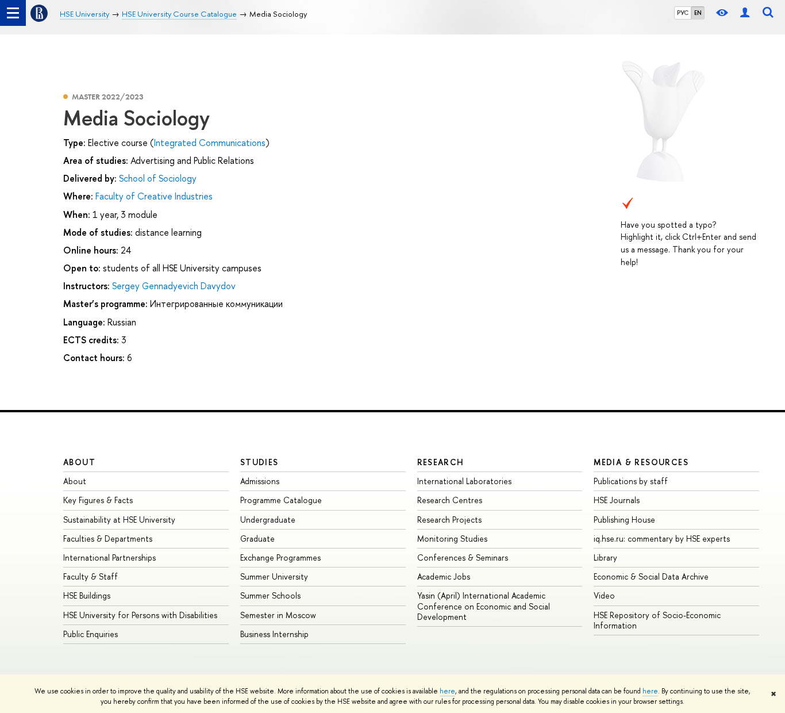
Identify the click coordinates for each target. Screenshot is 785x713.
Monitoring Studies (452, 538)
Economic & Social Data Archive (651, 576)
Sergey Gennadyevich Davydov (174, 285)
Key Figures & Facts (98, 499)
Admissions (259, 481)
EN (698, 13)
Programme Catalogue (281, 499)
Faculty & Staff (90, 576)
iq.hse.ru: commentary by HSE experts (662, 538)
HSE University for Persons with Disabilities (140, 615)
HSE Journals (617, 499)
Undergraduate (267, 519)
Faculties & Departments (107, 538)
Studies (259, 462)
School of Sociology (158, 178)
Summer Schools (270, 595)
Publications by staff (631, 481)
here (447, 691)
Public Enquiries (90, 633)
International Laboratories (464, 481)
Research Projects (449, 519)
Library (605, 557)
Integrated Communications (209, 142)
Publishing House (624, 519)
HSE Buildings (86, 595)
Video (604, 595)
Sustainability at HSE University (119, 519)
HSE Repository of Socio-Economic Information (657, 620)
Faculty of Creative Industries (154, 196)
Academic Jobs (443, 576)
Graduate (257, 538)
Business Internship (274, 633)
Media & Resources (641, 462)
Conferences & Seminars (462, 557)
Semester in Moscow (278, 615)
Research (440, 462)
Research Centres (449, 499)
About (79, 462)
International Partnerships (109, 557)
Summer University (274, 576)
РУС (682, 13)
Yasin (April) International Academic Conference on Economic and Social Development (483, 606)
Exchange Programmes (280, 557)
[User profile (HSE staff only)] (744, 13)
